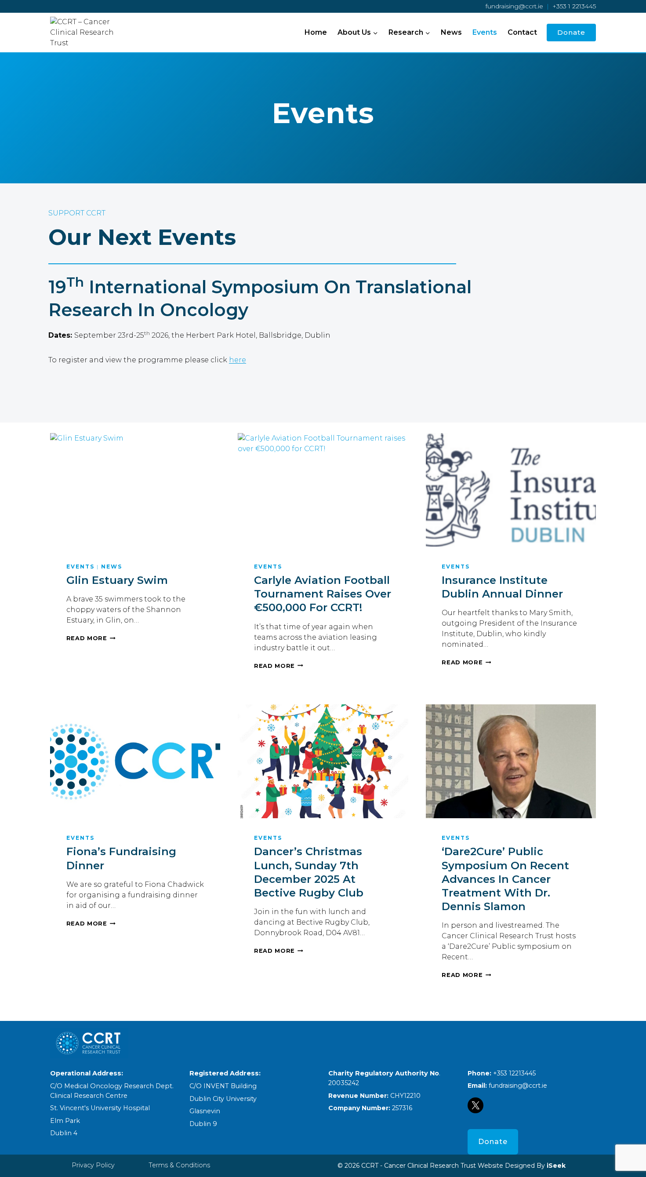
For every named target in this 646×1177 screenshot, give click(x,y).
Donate (571, 32)
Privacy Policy (93, 1165)
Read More (91, 638)
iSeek (555, 1166)
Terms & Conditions (179, 1165)
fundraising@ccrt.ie (514, 6)
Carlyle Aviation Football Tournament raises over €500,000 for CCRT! (322, 594)
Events (484, 32)
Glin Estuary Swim (117, 580)
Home (316, 32)
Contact (522, 32)
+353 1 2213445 (574, 6)
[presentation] (135, 490)
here (237, 360)
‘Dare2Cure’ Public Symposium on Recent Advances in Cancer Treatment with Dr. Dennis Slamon (505, 879)
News (451, 32)
